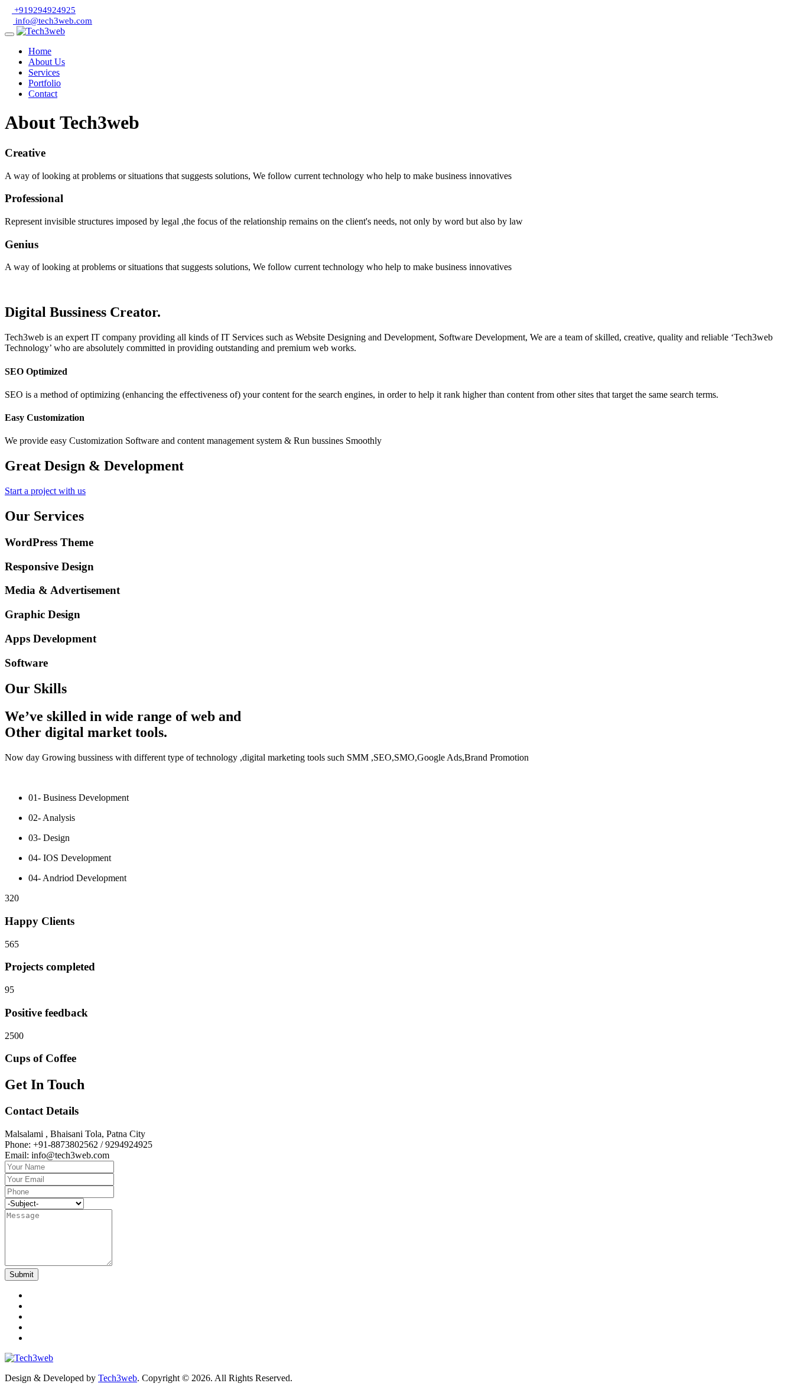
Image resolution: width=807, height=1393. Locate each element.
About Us (46, 62)
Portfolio (44, 83)
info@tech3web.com (52, 20)
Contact (42, 94)
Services (44, 72)
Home (39, 51)
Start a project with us (45, 491)
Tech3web (117, 1378)
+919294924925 (44, 10)
